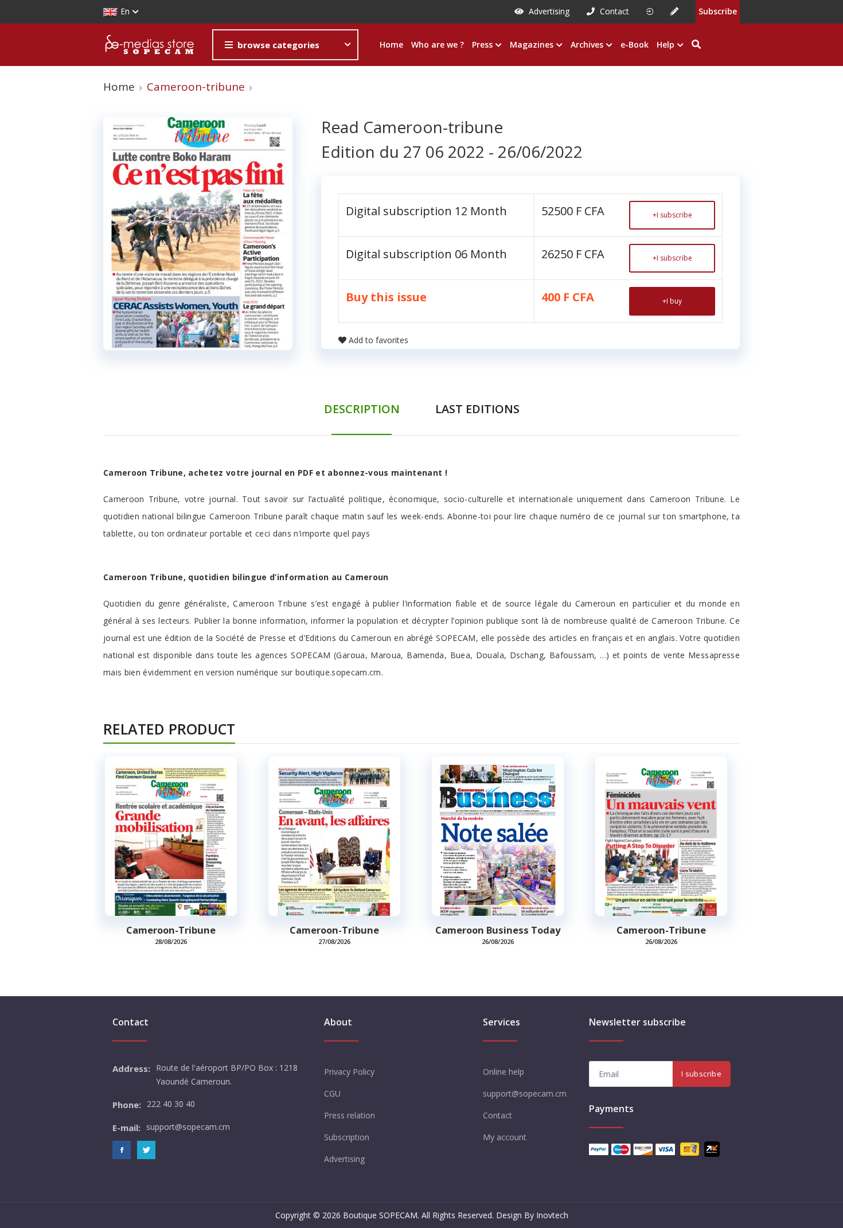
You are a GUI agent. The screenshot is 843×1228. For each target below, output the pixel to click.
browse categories (278, 44)
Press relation (349, 1115)
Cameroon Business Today (497, 930)
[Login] (649, 12)
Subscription (346, 1137)
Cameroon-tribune (171, 930)
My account (504, 1137)
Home (391, 44)
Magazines (533, 44)
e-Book (634, 44)
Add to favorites (378, 340)
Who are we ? (437, 44)
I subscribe (672, 215)
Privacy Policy (349, 1071)
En (125, 11)
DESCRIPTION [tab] (362, 409)
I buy (672, 301)
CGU (332, 1093)
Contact (613, 11)
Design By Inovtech (532, 1215)
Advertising (547, 11)
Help (667, 44)
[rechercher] (696, 45)
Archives (588, 44)
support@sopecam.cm (525, 1093)
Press (483, 44)
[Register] (674, 12)
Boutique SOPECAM (380, 1215)
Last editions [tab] (477, 409)
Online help (503, 1071)
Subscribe (717, 11)
